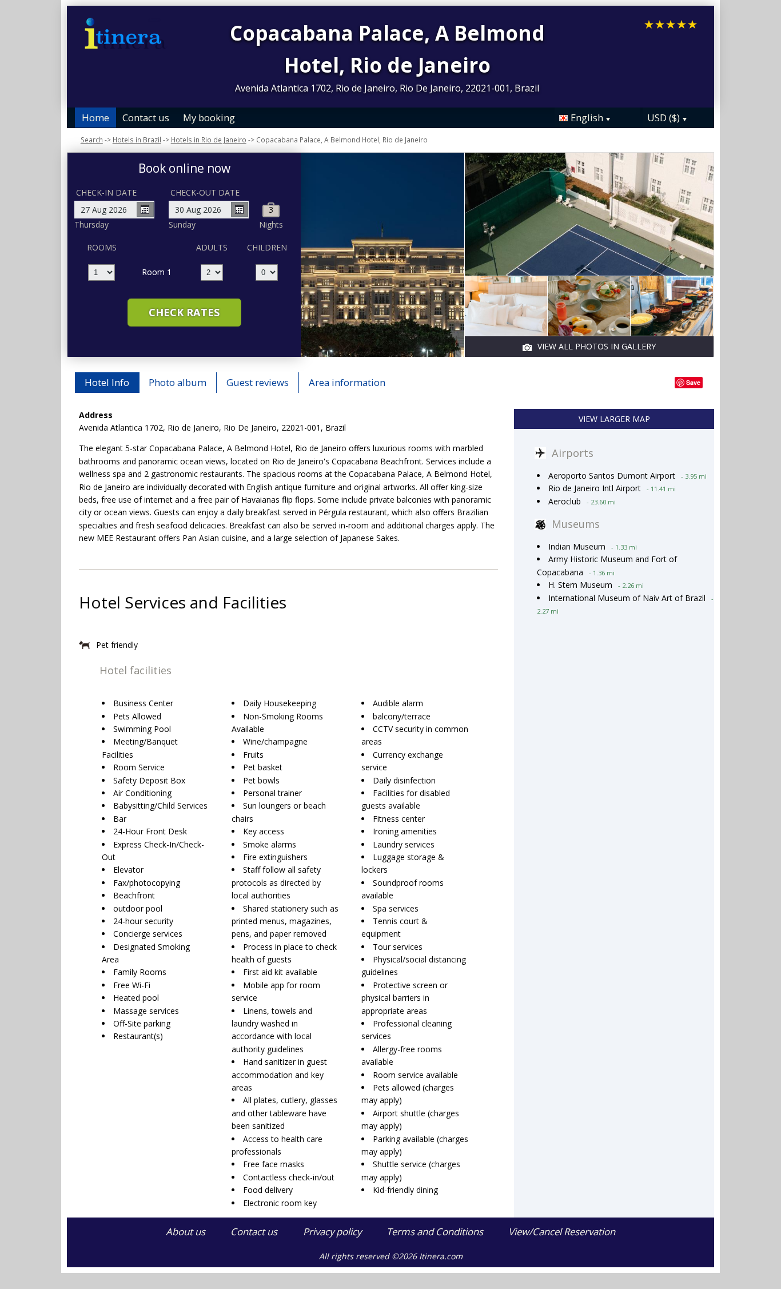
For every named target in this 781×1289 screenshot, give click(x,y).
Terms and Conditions (434, 1231)
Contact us (145, 117)
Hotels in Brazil (137, 139)
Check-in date (106, 192)
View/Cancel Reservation (561, 1231)
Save (693, 382)
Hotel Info (107, 382)
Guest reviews (257, 382)
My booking (209, 117)
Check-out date (205, 192)
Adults (212, 247)
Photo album (177, 382)
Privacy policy (332, 1231)
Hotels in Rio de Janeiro (208, 139)
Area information (347, 382)
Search (92, 139)
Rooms (102, 247)
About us (185, 1231)
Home (95, 117)
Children (267, 247)
